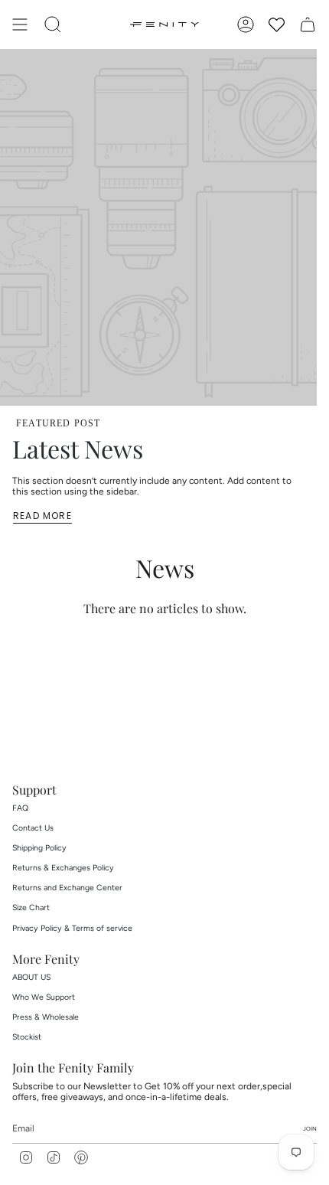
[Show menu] (20, 24)
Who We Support (43, 997)
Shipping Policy (39, 848)
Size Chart (31, 907)
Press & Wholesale (45, 1017)
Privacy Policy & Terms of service (72, 928)
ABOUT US (31, 977)
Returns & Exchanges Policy (63, 868)
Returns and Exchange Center (67, 888)
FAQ (20, 808)
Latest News (77, 448)
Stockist (26, 1037)
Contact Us (33, 828)
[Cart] (308, 24)
